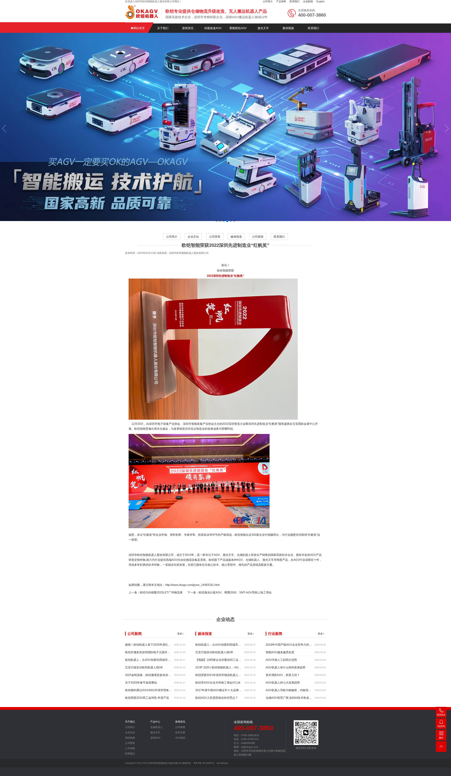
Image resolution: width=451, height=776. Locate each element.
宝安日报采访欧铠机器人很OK (144, 667)
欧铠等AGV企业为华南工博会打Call (217, 682)
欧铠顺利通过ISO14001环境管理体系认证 (151, 690)
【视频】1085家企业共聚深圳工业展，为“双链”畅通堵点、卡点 (234, 659)
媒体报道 (236, 236)
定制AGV (155, 737)
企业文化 (193, 236)
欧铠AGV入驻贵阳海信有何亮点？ (216, 697)
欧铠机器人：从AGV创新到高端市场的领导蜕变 (155, 659)
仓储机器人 (156, 727)
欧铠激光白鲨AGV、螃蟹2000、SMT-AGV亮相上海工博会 (235, 592)
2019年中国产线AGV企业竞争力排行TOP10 (293, 644)
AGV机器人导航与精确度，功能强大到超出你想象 (297, 690)
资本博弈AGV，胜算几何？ (283, 675)
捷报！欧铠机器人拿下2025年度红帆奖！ (151, 644)
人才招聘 (130, 748)
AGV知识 (180, 737)
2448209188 (441, 727)
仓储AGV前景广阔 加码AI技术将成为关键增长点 (296, 697)
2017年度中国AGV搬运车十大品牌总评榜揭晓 (224, 690)
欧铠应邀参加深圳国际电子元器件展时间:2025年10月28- (160, 652)
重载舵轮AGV (238, 28)
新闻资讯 (187, 28)
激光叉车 (263, 28)
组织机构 (130, 737)
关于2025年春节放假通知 (141, 682)
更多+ (180, 633)
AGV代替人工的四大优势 (281, 659)
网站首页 (139, 28)
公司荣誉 (214, 236)
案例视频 (288, 28)
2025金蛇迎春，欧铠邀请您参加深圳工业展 (152, 675)
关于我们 (162, 28)
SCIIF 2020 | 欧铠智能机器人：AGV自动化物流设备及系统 (231, 667)
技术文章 (180, 732)
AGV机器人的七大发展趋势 (283, 682)
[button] (217, 221)
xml (218, 763)
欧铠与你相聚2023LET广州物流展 (161, 592)
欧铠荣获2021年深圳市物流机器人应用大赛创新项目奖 (229, 675)
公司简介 (171, 236)
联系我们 (313, 28)
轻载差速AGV (213, 28)
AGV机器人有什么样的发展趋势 (285, 667)
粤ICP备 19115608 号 (203, 763)
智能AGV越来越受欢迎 (280, 652)
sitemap (224, 763)
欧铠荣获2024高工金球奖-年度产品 (147, 697)
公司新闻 (257, 236)
